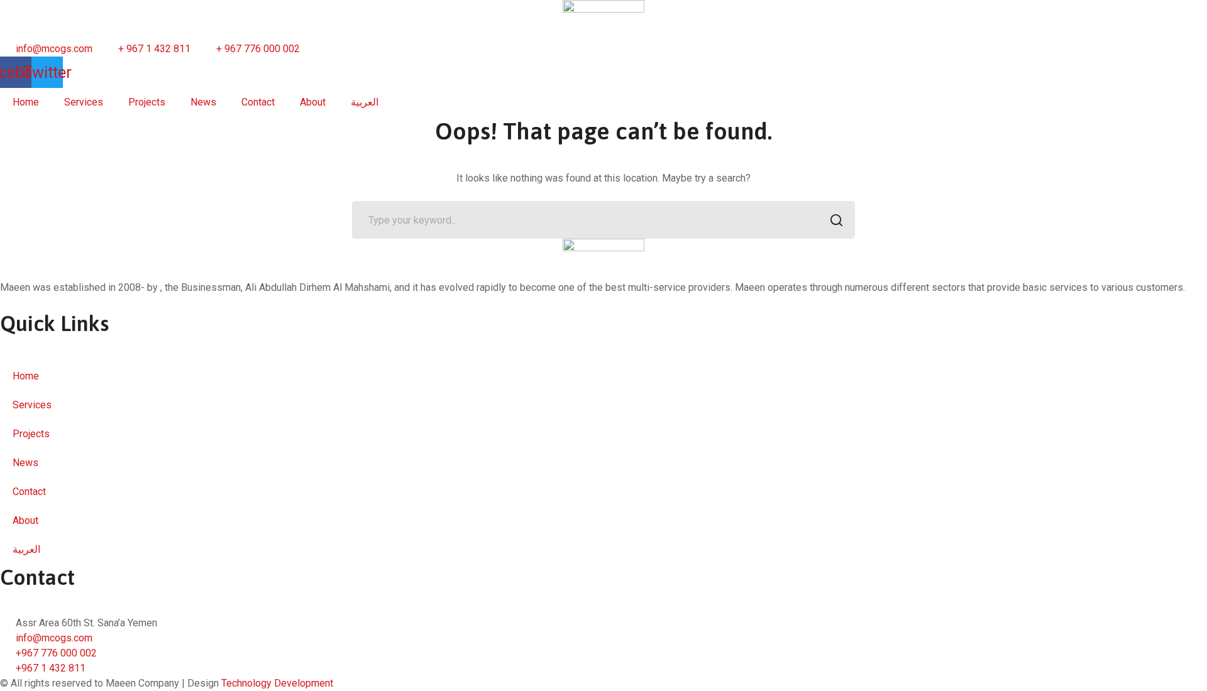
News (203, 102)
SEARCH (836, 219)
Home (26, 102)
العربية (364, 102)
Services (83, 102)
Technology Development (277, 683)
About (313, 102)
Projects (146, 102)
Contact (258, 102)
